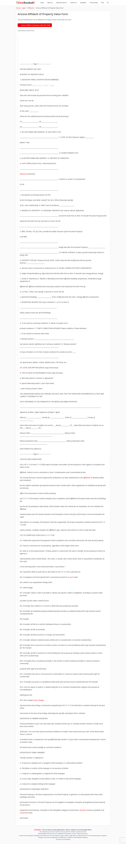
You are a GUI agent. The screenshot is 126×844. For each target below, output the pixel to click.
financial (23, 174)
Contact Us (73, 2)
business (83, 810)
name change (38, 700)
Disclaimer (83, 2)
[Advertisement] (63, 48)
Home (42, 2)
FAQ (102, 2)
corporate (23, 812)
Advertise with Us (61, 2)
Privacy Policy (94, 2)
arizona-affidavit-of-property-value (32, 25)
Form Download (65, 839)
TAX (27, 231)
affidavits (86, 477)
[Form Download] (26, 2)
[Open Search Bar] (107, 2)
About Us (50, 2)
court (71, 577)
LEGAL (25, 367)
